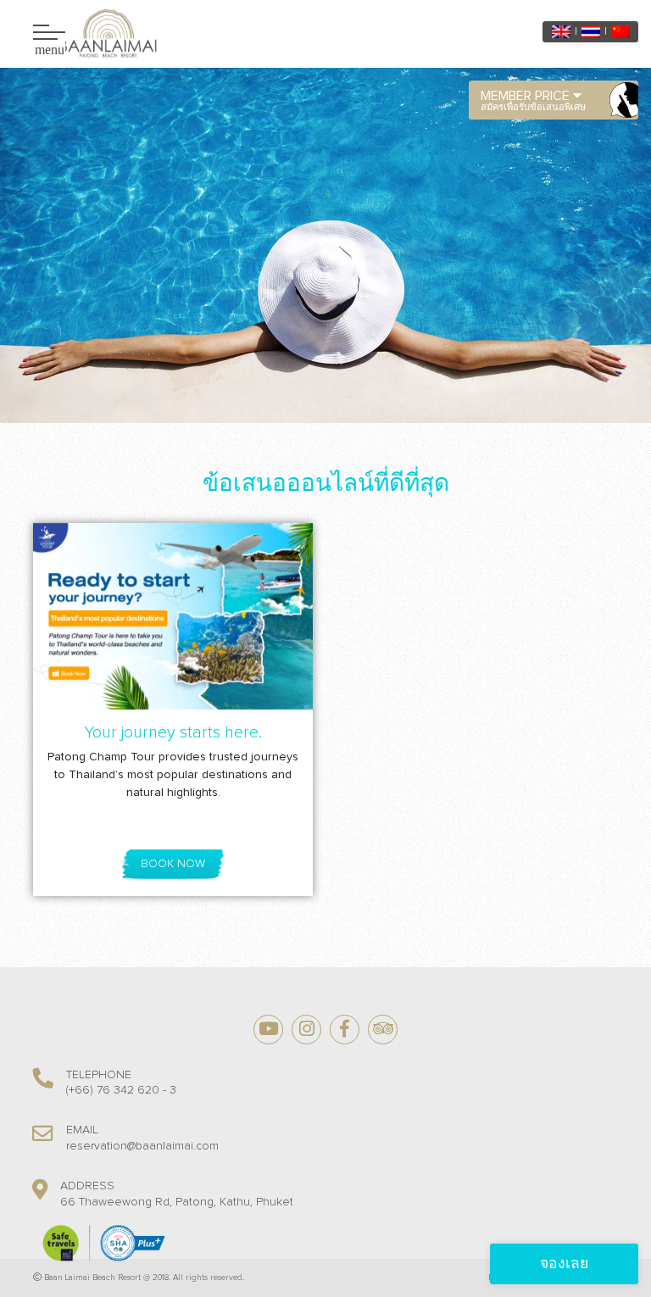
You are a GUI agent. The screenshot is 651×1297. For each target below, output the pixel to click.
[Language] (561, 31)
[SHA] (102, 1243)
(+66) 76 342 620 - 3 (121, 1090)
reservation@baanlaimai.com (142, 1146)
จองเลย (564, 1264)
